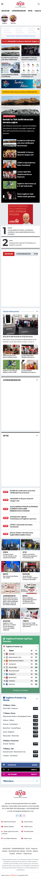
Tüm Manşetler (28, 831)
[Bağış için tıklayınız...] (20, 214)
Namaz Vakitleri (9, 826)
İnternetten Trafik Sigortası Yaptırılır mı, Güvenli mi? (30, 624)
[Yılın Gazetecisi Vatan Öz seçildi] (10, 566)
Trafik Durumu (28, 826)
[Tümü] (37, 781)
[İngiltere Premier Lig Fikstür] (37, 699)
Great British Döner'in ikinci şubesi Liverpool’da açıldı (30, 578)
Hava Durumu (28, 821)
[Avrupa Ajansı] (20, 4)
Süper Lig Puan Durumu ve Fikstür (9, 832)
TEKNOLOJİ (27, 854)
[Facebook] (17, 815)
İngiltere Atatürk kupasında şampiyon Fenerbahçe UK (30, 556)
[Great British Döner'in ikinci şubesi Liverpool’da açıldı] (30, 566)
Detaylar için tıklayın (20, 690)
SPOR (30, 11)
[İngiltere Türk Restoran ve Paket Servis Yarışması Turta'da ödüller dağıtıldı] (10, 613)
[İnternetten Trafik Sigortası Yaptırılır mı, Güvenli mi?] (30, 613)
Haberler (34, 848)
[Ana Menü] (2, 4)
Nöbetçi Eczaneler (10, 821)
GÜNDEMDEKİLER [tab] (23, 254)
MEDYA (5, 574)
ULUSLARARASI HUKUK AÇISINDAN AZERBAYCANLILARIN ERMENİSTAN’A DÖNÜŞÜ (21, 232)
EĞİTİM (29, 851)
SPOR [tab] (36, 254)
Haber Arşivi (28, 838)
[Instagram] (24, 815)
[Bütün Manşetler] (37, 311)
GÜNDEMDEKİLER (19, 11)
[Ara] (39, 4)
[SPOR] (37, 436)
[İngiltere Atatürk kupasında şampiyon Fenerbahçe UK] (30, 544)
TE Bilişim (13, 875)
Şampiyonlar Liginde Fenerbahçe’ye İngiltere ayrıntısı (22, 244)
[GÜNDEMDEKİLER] (37, 380)
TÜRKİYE (26, 621)
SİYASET (19, 854)
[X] (20, 815)
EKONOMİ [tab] (9, 254)
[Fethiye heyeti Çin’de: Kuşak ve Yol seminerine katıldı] (10, 544)
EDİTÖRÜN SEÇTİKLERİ (17, 851)
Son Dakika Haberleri (10, 838)
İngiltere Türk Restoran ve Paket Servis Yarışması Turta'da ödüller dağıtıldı (9, 626)
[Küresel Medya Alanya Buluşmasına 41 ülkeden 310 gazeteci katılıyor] (30, 588)
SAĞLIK (12, 854)
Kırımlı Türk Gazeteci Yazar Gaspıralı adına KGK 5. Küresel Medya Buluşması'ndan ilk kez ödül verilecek (10, 601)
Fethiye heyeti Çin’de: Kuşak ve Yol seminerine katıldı (10, 556)
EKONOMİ (5, 11)
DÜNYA (10, 228)
